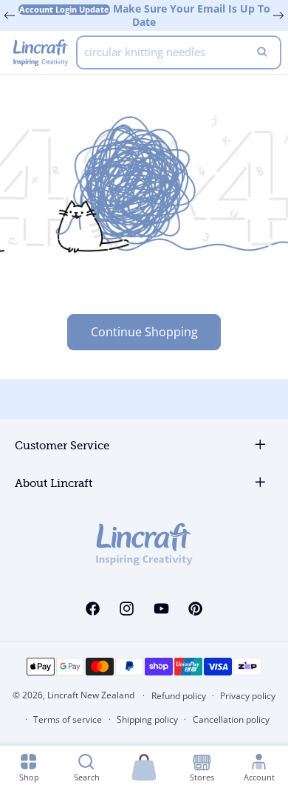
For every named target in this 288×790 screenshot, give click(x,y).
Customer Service (62, 446)
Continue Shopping (144, 332)
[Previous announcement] (10, 15)
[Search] (262, 52)
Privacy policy (247, 695)
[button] (144, 768)
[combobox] (179, 52)
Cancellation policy (231, 719)
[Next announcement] (278, 15)
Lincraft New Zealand (90, 695)
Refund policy (178, 695)
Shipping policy (147, 719)
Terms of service (67, 719)
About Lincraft (53, 483)
